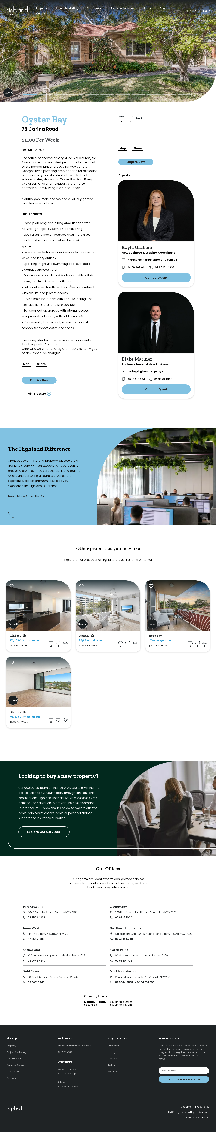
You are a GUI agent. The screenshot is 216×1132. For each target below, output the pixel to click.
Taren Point (119, 950)
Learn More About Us (23, 496)
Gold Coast (31, 971)
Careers (11, 1078)
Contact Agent (156, 277)
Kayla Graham (137, 247)
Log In (206, 10)
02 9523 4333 (163, 379)
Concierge (13, 1071)
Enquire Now (39, 380)
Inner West (31, 928)
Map (26, 364)
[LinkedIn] (195, 11)
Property (41, 8)
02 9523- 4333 (164, 267)
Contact (41, 13)
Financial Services (122, 8)
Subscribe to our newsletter (184, 1079)
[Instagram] (191, 11)
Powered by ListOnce (197, 1117)
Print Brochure (37, 393)
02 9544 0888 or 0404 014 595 (134, 982)
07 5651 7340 (36, 982)
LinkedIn (112, 1058)
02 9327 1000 (123, 917)
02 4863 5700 (124, 939)
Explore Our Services (44, 832)
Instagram (114, 1052)
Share (41, 364)
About (164, 8)
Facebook (113, 1045)
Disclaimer (186, 1106)
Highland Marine (123, 971)
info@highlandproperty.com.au (75, 1045)
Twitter (111, 1065)
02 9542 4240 (37, 961)
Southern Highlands (125, 928)
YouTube (113, 1071)
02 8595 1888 (36, 939)
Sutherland (31, 950)
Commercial (95, 8)
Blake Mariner (137, 359)
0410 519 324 (136, 379)
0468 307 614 (136, 267)
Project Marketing (67, 8)
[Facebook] (187, 11)
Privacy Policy (201, 1106)
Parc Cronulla (33, 906)
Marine (146, 8)
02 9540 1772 (123, 961)
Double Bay (118, 906)
